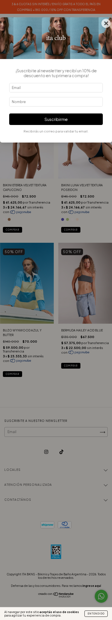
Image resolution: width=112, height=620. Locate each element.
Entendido (96, 613)
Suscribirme (56, 119)
